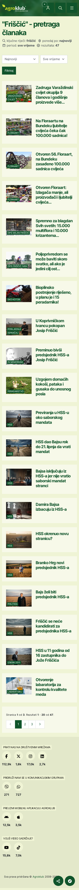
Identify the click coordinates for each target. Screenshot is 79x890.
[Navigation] (72, 8)
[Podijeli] (58, 881)
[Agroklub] (15, 7)
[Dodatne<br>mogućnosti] (70, 881)
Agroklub (38, 876)
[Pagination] (40, 724)
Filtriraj (9, 70)
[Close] (60, 8)
